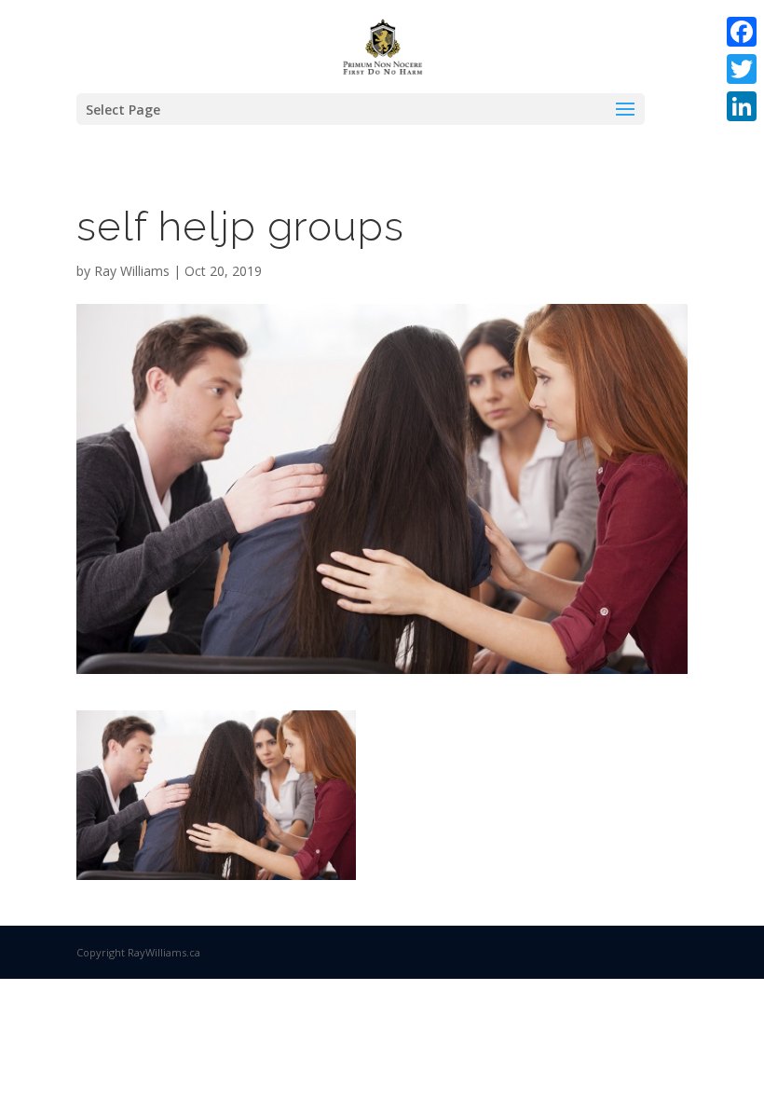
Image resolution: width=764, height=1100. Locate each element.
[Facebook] (741, 31)
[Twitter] (741, 69)
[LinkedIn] (741, 106)
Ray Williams (132, 271)
